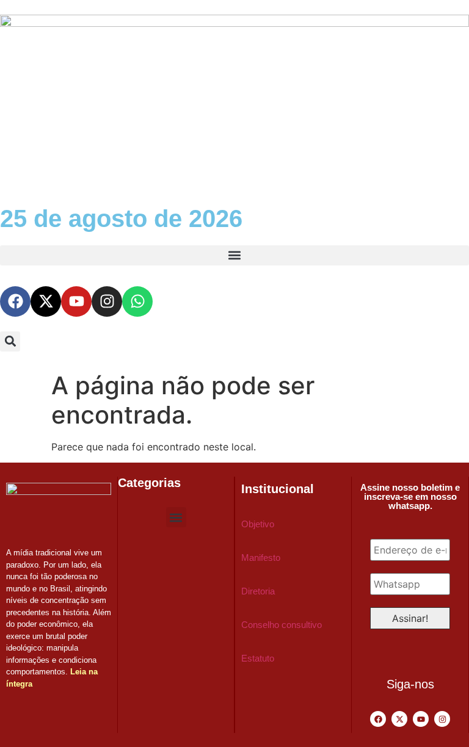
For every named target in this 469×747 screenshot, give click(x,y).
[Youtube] (76, 301)
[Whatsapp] (137, 301)
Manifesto (260, 557)
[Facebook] (15, 301)
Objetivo (257, 524)
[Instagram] (107, 301)
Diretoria (258, 591)
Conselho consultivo (281, 624)
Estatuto (257, 658)
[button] (234, 255)
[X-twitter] (46, 301)
